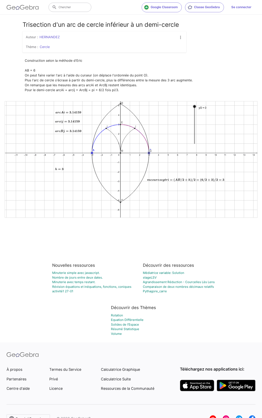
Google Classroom (164, 7)
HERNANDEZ (50, 37)
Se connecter (241, 7)
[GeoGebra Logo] (23, 7)
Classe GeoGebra (207, 7)
